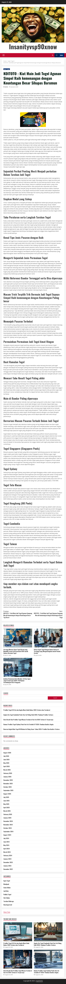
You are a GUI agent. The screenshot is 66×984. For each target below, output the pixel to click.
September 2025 (8, 790)
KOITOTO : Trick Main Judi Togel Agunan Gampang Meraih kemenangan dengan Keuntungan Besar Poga (48, 614)
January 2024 (7, 859)
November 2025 (8, 784)
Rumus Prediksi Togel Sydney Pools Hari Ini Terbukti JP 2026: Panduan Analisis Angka (28, 724)
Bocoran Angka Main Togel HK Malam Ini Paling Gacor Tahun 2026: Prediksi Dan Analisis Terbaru (31, 729)
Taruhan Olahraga (8, 901)
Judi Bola (6, 891)
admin (6, 87)
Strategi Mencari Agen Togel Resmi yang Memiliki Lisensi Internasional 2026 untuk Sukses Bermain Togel (17, 638)
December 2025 (8, 780)
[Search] (52, 55)
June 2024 (6, 842)
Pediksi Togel (7, 894)
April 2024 (6, 849)
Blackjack (6, 884)
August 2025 (7, 794)
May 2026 (6, 763)
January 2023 (7, 866)
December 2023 (8, 862)
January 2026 (7, 777)
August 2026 (7, 753)
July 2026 (6, 756)
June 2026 (6, 760)
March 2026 (7, 770)
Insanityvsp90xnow (33, 46)
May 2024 (6, 845)
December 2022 (8, 869)
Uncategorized (7, 905)
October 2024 (7, 828)
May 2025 (6, 804)
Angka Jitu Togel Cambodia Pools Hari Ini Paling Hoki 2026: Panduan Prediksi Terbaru (28, 715)
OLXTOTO (39, 981)
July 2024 (6, 838)
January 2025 (7, 818)
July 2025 (6, 797)
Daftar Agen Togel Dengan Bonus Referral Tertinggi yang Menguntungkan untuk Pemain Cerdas (48, 638)
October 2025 (7, 787)
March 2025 (7, 811)
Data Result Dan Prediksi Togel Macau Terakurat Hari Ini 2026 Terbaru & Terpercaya (28, 720)
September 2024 (8, 831)
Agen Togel (6, 69)
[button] (3, 55)
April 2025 (6, 808)
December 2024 (8, 821)
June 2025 (6, 801)
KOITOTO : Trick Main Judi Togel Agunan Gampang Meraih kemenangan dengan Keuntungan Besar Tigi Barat (17, 614)
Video (61, 55)
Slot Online (6, 898)
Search (5, 693)
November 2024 (8, 825)
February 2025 (7, 814)
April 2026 (6, 766)
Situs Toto (6, 912)
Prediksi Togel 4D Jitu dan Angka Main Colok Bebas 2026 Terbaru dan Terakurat (26, 710)
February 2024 (7, 855)
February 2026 (7, 773)
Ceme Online (6, 888)
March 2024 (7, 852)
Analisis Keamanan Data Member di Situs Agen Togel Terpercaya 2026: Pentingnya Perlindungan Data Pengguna (17, 667)
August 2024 (7, 835)
